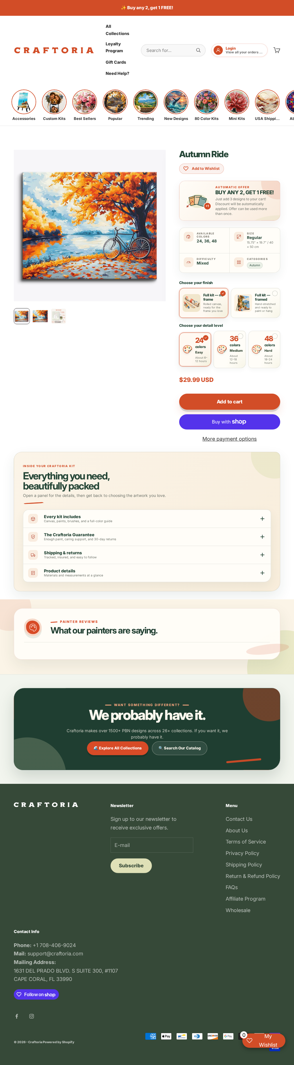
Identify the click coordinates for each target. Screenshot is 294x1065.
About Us (237, 830)
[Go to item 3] (59, 316)
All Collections (117, 30)
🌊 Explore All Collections (118, 748)
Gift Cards (116, 62)
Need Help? (117, 73)
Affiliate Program (246, 899)
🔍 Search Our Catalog (179, 748)
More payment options (229, 439)
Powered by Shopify (58, 1042)
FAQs (232, 887)
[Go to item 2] (40, 316)
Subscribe (131, 865)
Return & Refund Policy (253, 876)
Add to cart (230, 402)
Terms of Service (246, 842)
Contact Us (239, 819)
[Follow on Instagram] (31, 1016)
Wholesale (238, 910)
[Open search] (198, 50)
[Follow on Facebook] (17, 1016)
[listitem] (23, 105)
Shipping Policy (244, 865)
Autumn (254, 265)
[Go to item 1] (22, 316)
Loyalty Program (114, 47)
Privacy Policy (242, 853)
